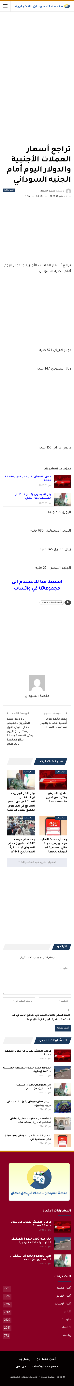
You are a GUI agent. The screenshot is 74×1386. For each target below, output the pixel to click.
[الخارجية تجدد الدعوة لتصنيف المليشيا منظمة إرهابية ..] (62, 1072)
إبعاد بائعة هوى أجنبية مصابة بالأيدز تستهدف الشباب (53, 723)
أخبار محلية (9, 190)
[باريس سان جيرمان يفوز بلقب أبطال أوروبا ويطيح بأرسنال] (62, 1106)
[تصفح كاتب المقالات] (37, 683)
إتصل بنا (24, 1359)
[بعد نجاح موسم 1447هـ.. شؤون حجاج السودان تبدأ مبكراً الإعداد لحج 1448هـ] (21, 826)
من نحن (21, 1366)
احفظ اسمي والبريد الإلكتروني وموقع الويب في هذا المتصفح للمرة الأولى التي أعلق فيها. (41, 1017)
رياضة (67, 1335)
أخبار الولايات (63, 1304)
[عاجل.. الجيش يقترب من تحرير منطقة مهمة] (62, 481)
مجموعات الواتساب (45, 1366)
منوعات (66, 1320)
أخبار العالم (63, 1296)
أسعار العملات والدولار (51, 603)
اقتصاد (66, 1327)
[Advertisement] (41, 41)
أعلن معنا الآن (46, 1359)
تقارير (67, 1312)
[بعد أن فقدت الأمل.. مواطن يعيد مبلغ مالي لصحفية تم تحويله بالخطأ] (53, 826)
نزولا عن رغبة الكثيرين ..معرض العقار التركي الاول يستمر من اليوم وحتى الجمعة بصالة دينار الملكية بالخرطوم (20, 732)
